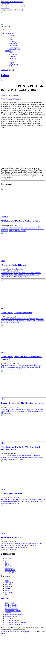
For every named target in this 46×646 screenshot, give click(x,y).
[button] (5, 8)
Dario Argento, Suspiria (11, 493)
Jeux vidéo (13, 43)
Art (10, 37)
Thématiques (12, 549)
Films (11, 39)
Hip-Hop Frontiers (11, 607)
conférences (13, 45)
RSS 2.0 (29, 631)
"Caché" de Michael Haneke (13, 265)
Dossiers (5, 598)
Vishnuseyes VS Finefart (11, 537)
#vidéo (3, 99)
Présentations (13, 64)
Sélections (12, 58)
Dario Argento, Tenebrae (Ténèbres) (16, 313)
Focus (11, 53)
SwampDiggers (14, 49)
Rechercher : (5, 4)
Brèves (11, 66)
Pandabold (4, 95)
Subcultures (9, 618)
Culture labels (9, 603)
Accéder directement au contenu (12, 2)
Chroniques (13, 54)
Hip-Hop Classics (11, 605)
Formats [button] (8, 51)
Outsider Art (9, 613)
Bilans (11, 62)
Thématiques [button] (9, 33)
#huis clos (17, 99)
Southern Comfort (11, 616)
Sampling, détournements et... (15, 614)
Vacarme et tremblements (13, 624)
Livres (11, 41)
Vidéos (11, 60)
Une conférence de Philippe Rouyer (13, 269)
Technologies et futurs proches (15, 622)
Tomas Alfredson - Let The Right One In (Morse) (22, 403)
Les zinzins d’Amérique (13, 611)
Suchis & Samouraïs (12, 620)
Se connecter (14, 631)
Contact (22, 631)
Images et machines (11, 609)
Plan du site (5, 631)
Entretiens (12, 56)
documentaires (14, 47)
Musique (12, 35)
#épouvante (10, 99)
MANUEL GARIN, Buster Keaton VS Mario (20, 221)
